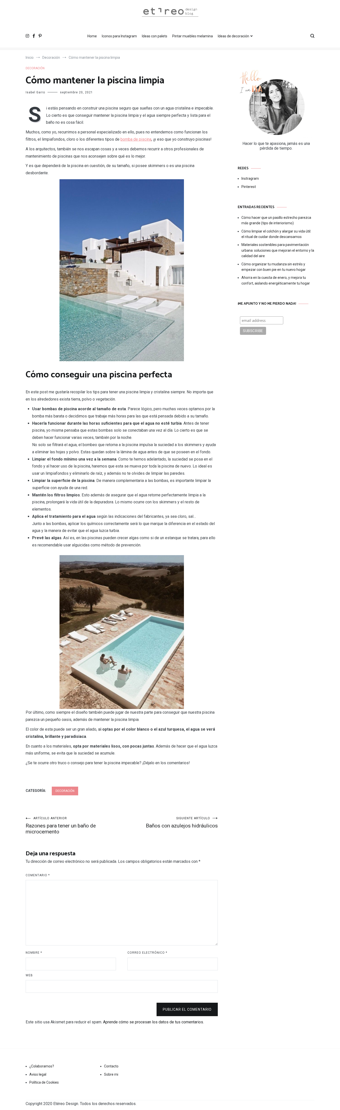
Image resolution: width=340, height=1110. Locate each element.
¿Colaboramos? (41, 1066)
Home (92, 36)
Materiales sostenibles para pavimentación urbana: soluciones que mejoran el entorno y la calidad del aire (277, 250)
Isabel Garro (35, 92)
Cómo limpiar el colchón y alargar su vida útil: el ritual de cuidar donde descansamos (276, 234)
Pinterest (248, 187)
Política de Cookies (44, 1082)
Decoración (35, 68)
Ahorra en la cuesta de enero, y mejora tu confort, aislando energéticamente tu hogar (275, 280)
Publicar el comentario (187, 1009)
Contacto (111, 1066)
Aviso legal (37, 1074)
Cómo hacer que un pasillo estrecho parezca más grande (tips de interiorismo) (276, 220)
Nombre (34, 952)
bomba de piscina (135, 139)
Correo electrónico (147, 952)
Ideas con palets (154, 36)
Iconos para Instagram (119, 36)
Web (29, 975)
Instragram (250, 178)
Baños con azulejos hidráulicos (182, 823)
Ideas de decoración (233, 36)
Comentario (38, 875)
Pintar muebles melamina (192, 36)
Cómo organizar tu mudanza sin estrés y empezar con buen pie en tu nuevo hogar (273, 267)
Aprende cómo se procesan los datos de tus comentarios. (153, 1022)
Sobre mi (111, 1074)
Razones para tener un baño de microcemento (61, 826)
